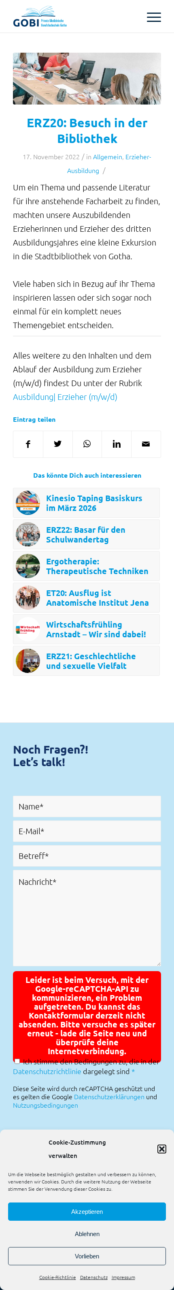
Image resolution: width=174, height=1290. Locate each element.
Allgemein (107, 156)
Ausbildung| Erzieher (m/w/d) (65, 397)
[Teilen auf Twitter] (57, 444)
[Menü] (150, 16)
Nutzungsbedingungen (45, 1104)
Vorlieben (87, 1256)
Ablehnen (87, 1233)
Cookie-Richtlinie (57, 1277)
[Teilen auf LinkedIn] (116, 444)
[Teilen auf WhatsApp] (87, 444)
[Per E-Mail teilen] (146, 444)
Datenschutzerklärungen (109, 1096)
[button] (162, 1149)
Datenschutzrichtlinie (47, 1071)
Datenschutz (94, 1277)
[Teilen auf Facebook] (28, 444)
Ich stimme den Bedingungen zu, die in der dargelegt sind (86, 1066)
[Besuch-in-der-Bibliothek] (87, 79)
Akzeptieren (87, 1211)
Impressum (123, 1277)
